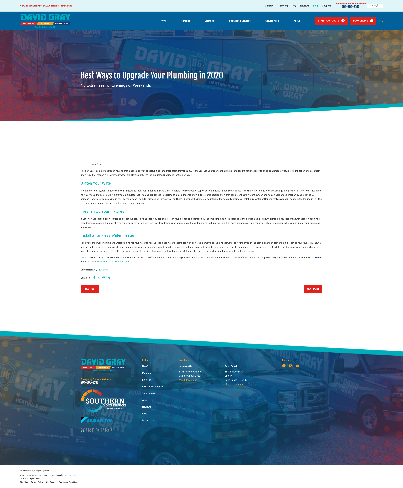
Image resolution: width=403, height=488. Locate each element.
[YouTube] (298, 365)
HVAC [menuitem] (163, 21)
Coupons (326, 5)
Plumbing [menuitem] (185, 21)
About (145, 400)
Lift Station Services (153, 386)
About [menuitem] (297, 21)
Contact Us (148, 420)
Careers (269, 5)
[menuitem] (24, 482)
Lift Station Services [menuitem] (240, 21)
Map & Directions (188, 380)
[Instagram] (290, 365)
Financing (283, 5)
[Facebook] (284, 365)
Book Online (360, 20)
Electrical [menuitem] (210, 21)
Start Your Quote (328, 20)
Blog (315, 5)
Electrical (147, 379)
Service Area (148, 393)
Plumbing (103, 269)
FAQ (294, 5)
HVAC (145, 366)
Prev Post (90, 289)
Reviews (304, 5)
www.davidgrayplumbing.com (114, 261)
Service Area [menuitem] (272, 21)
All (94, 269)
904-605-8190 (351, 7)
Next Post (313, 289)
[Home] (45, 21)
